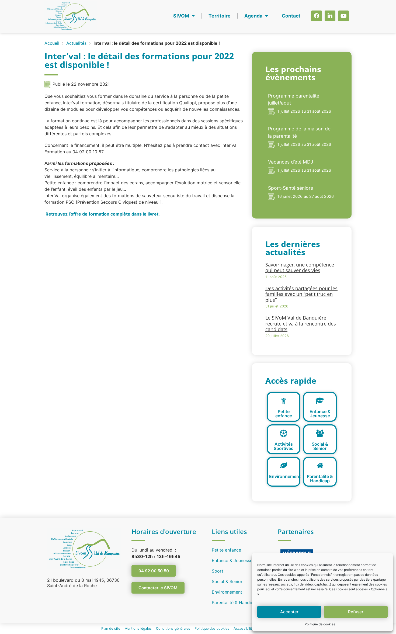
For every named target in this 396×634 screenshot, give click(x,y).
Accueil (51, 43)
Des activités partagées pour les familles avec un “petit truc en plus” (301, 294)
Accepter (289, 611)
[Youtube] (343, 16)
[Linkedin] (330, 16)
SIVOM (181, 16)
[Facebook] (316, 16)
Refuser (355, 611)
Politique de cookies (320, 624)
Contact (291, 16)
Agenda (253, 16)
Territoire (220, 16)
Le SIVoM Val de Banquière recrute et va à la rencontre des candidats (300, 323)
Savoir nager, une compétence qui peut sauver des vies (299, 267)
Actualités (76, 43)
